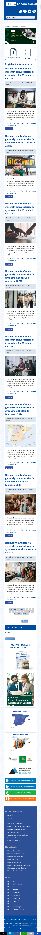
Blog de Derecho (12, 887)
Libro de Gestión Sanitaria (16, 871)
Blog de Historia (12, 890)
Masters (10, 815)
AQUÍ (35, 928)
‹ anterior (21, 609)
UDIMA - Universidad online (16, 829)
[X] (3, 933)
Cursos (9, 818)
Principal (7, 26)
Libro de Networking (14, 862)
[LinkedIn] (10, 933)
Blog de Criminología (14, 907)
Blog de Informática (13, 893)
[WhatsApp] (24, 933)
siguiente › (17, 614)
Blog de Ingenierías (13, 895)
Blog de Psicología (13, 901)
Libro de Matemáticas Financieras (18, 865)
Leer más (9, 129)
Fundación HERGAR (13, 841)
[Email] (30, 933)
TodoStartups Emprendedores (17, 835)
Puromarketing (12, 838)
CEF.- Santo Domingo (14, 832)
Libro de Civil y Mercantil (15, 857)
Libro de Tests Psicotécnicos (16, 868)
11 (29, 611)
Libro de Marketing (13, 859)
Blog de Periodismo (13, 898)
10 (25, 611)
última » (25, 614)
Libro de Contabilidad (14, 851)
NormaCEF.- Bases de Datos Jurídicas (19, 826)
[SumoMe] (37, 933)
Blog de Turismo (12, 904)
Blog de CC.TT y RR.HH (14, 884)
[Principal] (21, 6)
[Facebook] (17, 933)
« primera (12, 609)
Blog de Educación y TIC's (15, 910)
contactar (34, 919)
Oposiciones (11, 821)
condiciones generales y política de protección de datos (23, 925)
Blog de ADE (11, 881)
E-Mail (8, 632)
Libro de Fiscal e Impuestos (16, 854)
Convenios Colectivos (14, 824)
